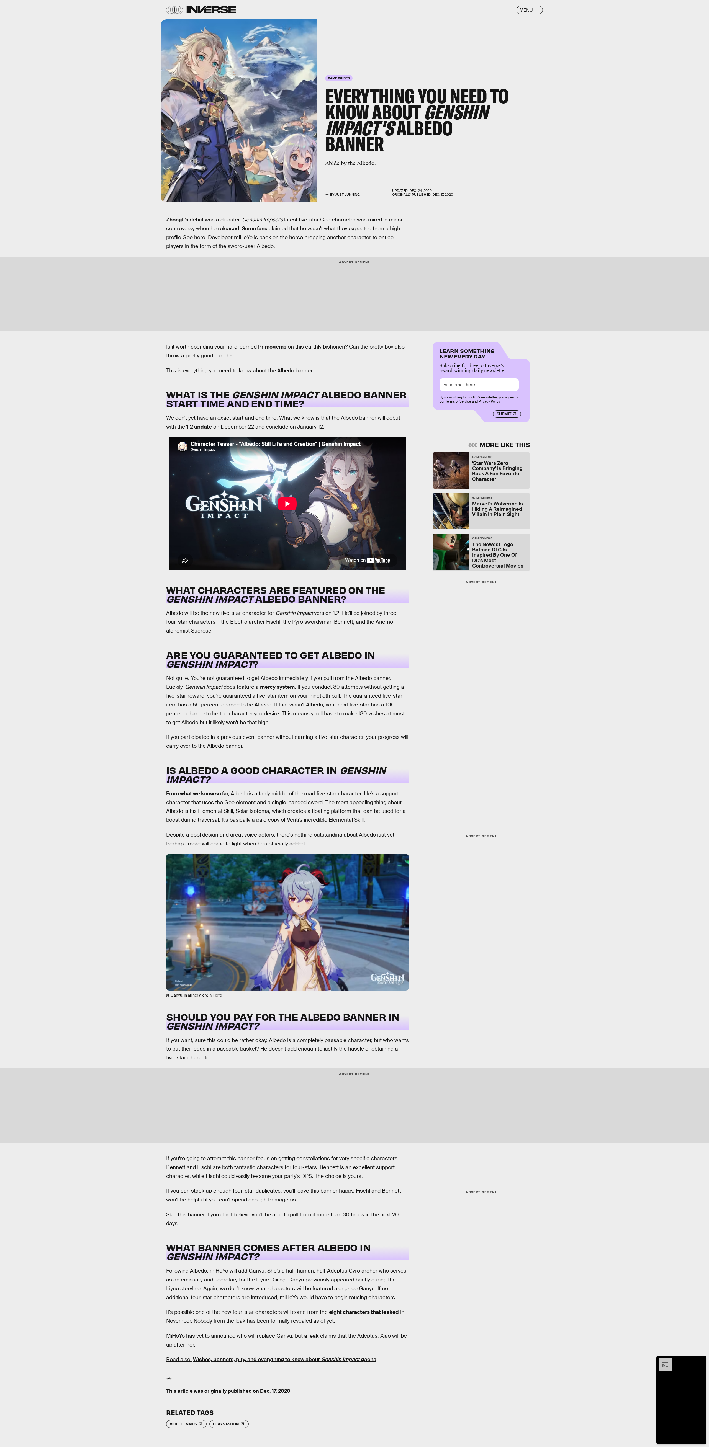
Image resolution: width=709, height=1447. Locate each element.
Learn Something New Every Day (467, 353)
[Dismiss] (700, 1360)
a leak (311, 1335)
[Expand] (662, 1360)
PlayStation (226, 1424)
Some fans (254, 228)
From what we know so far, (197, 793)
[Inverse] (211, 9)
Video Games (183, 1424)
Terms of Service (458, 401)
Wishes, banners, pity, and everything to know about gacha (284, 1359)
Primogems (272, 346)
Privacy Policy (489, 401)
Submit (504, 413)
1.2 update (199, 426)
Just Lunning (347, 194)
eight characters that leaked (364, 1312)
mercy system (277, 686)
